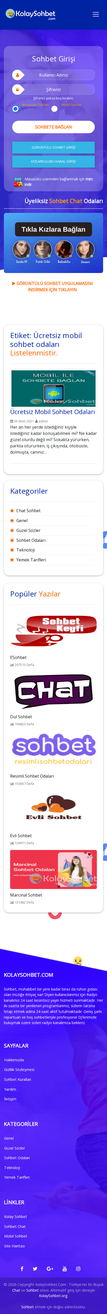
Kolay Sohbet (15, 1216)
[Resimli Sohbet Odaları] (53, 750)
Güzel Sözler (28, 530)
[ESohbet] (53, 631)
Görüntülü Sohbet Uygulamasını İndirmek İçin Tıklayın (54, 287)
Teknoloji (25, 550)
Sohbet (32, 1290)
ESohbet (18, 657)
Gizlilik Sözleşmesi (19, 1069)
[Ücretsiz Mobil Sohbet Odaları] (53, 387)
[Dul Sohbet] (53, 691)
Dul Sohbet (21, 717)
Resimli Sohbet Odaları (32, 776)
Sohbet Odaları (30, 540)
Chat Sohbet (28, 510)
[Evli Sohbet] (53, 809)
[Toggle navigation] (96, 13)
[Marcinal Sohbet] (53, 869)
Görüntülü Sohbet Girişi (54, 147)
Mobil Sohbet (15, 1236)
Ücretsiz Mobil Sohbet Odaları (52, 411)
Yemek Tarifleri (31, 560)
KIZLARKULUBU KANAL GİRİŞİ (53, 161)
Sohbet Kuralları (17, 1079)
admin (43, 421)
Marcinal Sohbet (26, 895)
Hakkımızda (14, 1059)
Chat (16, 1290)
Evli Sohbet (21, 836)
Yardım (10, 1089)
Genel (22, 520)
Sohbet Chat (15, 1226)
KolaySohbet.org (53, 1295)
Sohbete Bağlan (53, 127)
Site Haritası (14, 1245)
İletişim (10, 1098)
